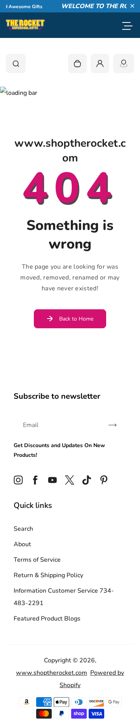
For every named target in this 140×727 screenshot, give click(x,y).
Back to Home (76, 318)
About (22, 544)
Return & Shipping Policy (48, 575)
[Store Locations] (123, 63)
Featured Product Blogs (47, 618)
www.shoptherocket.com (51, 673)
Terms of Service (37, 560)
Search (23, 529)
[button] (132, 6)
